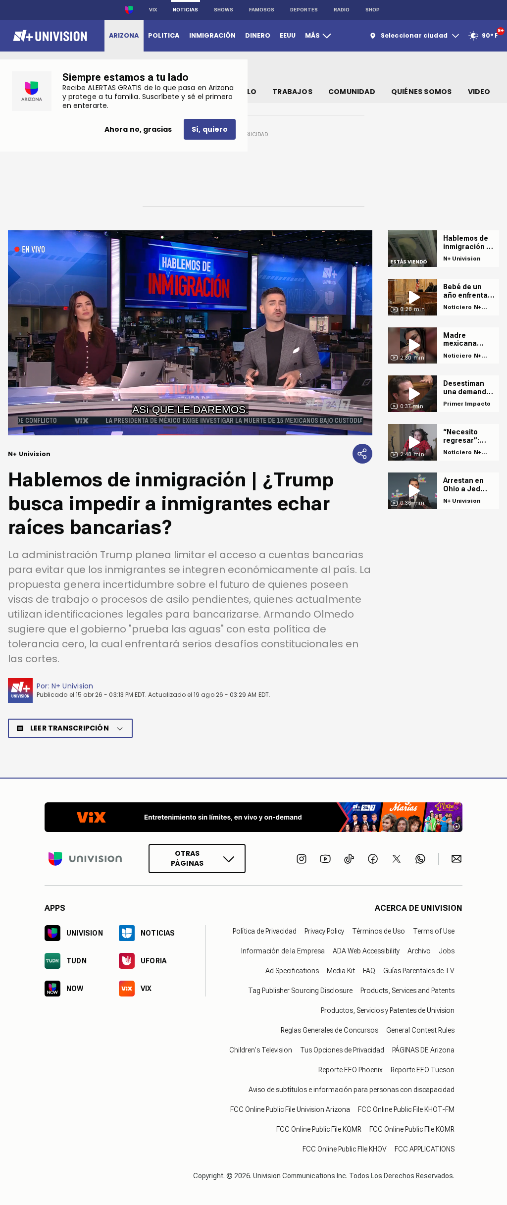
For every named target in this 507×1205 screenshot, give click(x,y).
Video (479, 92)
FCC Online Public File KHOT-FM (406, 1109)
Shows (223, 9)
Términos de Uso (378, 931)
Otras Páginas (187, 858)
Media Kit (341, 971)
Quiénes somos (421, 92)
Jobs (447, 951)
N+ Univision (72, 685)
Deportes (304, 9)
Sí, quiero (210, 129)
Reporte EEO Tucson (423, 1070)
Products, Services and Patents (407, 991)
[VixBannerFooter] (253, 817)
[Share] (362, 454)
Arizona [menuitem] (124, 35)
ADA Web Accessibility (366, 951)
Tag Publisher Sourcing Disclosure (300, 991)
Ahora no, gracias (138, 129)
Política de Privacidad (265, 931)
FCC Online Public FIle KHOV (345, 1149)
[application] (190, 332)
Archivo (419, 951)
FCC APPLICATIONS (425, 1149)
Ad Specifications (292, 971)
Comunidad (351, 92)
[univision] (49, 36)
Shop (372, 9)
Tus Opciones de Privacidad (342, 1050)
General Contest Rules (420, 1030)
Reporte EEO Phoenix (350, 1070)
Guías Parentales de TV (419, 971)
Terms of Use (434, 931)
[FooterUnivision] (85, 858)
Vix (153, 9)
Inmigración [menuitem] (212, 35)
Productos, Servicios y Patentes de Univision (388, 1010)
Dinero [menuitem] (257, 35)
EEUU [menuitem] (288, 35)
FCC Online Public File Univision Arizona (290, 1109)
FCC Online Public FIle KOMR (412, 1129)
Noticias (185, 9)
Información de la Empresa (283, 951)
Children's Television (260, 1050)
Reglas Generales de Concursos (329, 1030)
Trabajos (292, 92)
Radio (342, 9)
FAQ (369, 971)
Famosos (261, 9)
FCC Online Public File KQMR (318, 1129)
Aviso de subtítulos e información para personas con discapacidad (352, 1090)
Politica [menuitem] (163, 35)
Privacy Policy (324, 931)
